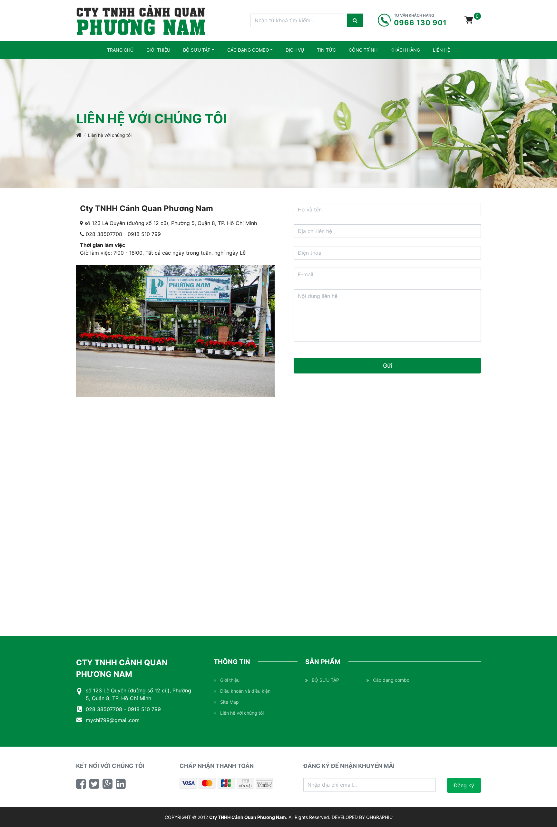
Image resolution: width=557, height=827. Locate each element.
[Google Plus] (107, 784)
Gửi (387, 365)
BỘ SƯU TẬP (196, 50)
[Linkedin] (121, 784)
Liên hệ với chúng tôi (110, 135)
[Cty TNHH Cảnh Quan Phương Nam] (141, 20)
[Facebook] (81, 784)
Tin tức (326, 50)
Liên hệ (441, 50)
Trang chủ (120, 50)
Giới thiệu (158, 50)
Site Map (229, 702)
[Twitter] (94, 784)
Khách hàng (405, 50)
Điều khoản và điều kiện (245, 691)
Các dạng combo (248, 50)
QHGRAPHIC (379, 817)
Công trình (363, 50)
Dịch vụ (295, 50)
